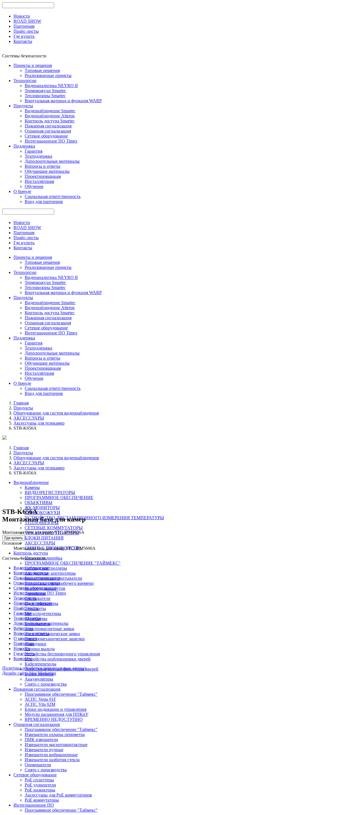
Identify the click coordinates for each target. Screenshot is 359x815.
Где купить (23, 36)
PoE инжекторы (40, 790)
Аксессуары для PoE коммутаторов (58, 795)
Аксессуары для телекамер (39, 423)
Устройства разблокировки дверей (58, 658)
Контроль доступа (30, 553)
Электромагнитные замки (49, 628)
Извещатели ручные (44, 749)
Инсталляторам (39, 181)
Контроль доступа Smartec (50, 120)
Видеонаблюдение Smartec (50, 110)
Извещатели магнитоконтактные (56, 744)
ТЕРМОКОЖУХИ (42, 512)
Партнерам (23, 26)
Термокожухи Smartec (45, 90)
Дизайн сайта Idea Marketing (29, 673)
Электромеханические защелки (55, 638)
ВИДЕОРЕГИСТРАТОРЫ (50, 492)
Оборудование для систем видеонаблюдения (56, 413)
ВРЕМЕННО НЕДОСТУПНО (54, 719)
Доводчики (35, 643)
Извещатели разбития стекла (52, 759)
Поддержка (24, 146)
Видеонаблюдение (31, 482)
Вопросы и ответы (42, 166)
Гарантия (33, 151)
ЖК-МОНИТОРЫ (42, 507)
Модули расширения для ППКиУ (56, 714)
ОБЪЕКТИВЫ (38, 502)
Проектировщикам (43, 176)
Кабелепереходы (40, 664)
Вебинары (23, 628)
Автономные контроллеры (50, 573)
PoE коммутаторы (42, 800)
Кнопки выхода (40, 648)
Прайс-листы (26, 31)
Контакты (22, 41)
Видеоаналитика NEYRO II (51, 85)
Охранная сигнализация (48, 131)
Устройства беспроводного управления (62, 653)
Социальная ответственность (52, 196)
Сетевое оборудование (46, 136)
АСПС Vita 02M (40, 704)
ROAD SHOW (27, 21)
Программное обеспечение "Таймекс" (61, 694)
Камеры (32, 487)
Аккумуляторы (39, 679)
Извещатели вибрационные (51, 754)
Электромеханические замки (52, 633)
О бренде (22, 191)
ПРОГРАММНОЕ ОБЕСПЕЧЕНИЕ (59, 497)
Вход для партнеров (44, 201)
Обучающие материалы (47, 171)
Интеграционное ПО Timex (51, 141)
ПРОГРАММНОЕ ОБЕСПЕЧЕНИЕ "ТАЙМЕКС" (73, 563)
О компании (25, 638)
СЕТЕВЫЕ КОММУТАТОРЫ (54, 527)
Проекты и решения (32, 65)
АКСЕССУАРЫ (28, 418)
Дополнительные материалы (52, 161)
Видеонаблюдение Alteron (50, 115)
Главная (21, 402)
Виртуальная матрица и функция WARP (63, 100)
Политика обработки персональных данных (44, 668)
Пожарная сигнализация (48, 126)
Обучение (34, 186)
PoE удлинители (40, 785)
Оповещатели (38, 764)
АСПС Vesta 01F (40, 699)
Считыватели (37, 598)
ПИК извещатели (41, 739)
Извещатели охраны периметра (55, 734)
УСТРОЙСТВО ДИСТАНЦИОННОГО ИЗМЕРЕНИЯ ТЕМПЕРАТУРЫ (94, 517)
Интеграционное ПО (33, 805)
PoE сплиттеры (39, 779)
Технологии (24, 80)
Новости (21, 16)
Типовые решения (42, 70)
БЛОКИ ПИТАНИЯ (44, 537)
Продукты (23, 105)
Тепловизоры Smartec (45, 95)
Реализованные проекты (48, 75)
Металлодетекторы (43, 613)
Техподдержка (38, 156)
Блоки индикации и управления (55, 709)
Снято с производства (46, 684)
